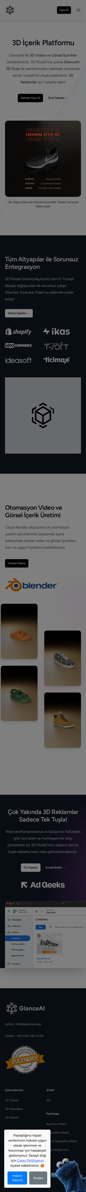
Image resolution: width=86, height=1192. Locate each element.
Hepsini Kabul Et (17, 1178)
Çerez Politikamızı (30, 1160)
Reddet (38, 1178)
